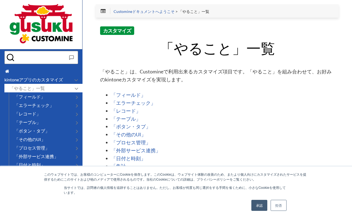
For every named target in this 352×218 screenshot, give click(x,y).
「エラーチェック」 (133, 103)
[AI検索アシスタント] (71, 57)
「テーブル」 (126, 119)
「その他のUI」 (128, 134)
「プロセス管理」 (131, 142)
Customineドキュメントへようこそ (144, 11)
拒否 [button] (278, 205)
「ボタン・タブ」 (131, 126)
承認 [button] (259, 205)
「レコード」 (126, 111)
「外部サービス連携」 (136, 150)
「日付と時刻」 (128, 158)
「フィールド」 (128, 95)
